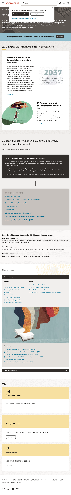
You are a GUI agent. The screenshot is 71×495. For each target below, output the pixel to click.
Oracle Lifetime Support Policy (12, 297)
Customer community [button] (10, 370)
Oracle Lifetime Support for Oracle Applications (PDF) (20, 349)
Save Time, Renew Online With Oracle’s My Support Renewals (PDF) (24, 357)
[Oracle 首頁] (12, 3)
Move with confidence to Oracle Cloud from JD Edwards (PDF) (23, 352)
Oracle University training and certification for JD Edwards (45, 292)
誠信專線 (13, 482)
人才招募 (61, 480)
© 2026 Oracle (5, 480)
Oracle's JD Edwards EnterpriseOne (16, 203)
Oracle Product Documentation (37, 290)
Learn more (60, 36)
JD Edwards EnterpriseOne (11, 295)
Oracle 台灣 (5, 10)
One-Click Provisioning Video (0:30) (39, 287)
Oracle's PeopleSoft (11, 206)
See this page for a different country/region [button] (24, 18)
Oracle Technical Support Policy (12, 300)
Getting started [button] (8, 277)
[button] (3, 3)
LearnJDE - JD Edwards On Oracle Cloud (40, 284)
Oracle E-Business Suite (12, 196)
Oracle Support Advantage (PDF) (15, 359)
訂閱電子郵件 (5, 482)
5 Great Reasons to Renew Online (13, 302)
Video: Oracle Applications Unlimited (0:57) (19, 220)
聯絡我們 (9, 465)
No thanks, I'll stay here (37, 14)
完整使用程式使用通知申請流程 (31, 480)
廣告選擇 (55, 480)
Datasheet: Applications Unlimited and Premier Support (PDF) (25, 216)
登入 (8, 408)
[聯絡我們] (68, 3)
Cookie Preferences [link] (46, 480)
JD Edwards (7, 292)
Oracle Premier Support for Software (14, 287)
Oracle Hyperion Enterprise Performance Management (22, 199)
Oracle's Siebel (9, 210)
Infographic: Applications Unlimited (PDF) (18, 213)
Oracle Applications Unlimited (12, 290)
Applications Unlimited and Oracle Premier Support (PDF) (22, 354)
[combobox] (39, 3)
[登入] (64, 3)
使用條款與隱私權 (17, 480)
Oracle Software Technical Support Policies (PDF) (19, 362)
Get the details (10, 437)
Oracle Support (8, 284)
